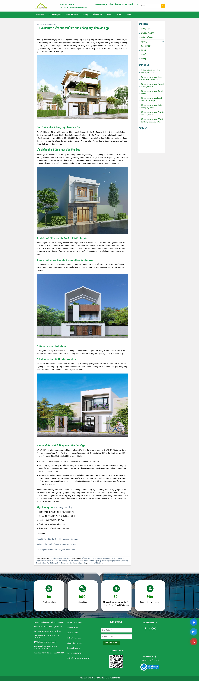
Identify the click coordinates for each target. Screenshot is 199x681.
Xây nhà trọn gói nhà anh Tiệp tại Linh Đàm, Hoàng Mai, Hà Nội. (152, 120)
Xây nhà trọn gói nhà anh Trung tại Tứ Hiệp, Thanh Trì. (152, 85)
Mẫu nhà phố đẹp (50, 24)
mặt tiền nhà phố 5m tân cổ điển (48, 561)
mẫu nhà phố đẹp (44, 563)
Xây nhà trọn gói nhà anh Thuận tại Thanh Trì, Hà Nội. (152, 113)
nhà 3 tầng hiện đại (71, 563)
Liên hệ (128, 15)
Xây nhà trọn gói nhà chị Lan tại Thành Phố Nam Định (151, 99)
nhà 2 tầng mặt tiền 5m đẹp (58, 563)
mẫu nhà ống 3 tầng (95, 561)
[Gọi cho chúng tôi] (150, 628)
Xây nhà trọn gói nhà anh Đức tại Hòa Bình (151, 92)
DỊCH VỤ (85, 15)
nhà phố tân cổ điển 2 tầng (94, 563)
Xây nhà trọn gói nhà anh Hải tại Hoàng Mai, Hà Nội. (151, 106)
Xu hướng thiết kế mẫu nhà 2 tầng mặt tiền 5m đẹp (56, 550)
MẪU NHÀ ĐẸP (97, 15)
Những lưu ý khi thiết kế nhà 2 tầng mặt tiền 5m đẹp (56, 544)
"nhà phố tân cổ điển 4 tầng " (103, 558)
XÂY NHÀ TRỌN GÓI (55, 15)
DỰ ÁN (109, 15)
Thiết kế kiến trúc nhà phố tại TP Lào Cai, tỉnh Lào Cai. (151, 71)
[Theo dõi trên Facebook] (145, 628)
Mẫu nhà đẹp (41, 24)
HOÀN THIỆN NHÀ (72, 15)
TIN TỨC (118, 15)
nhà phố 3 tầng (82, 563)
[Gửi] (163, 6)
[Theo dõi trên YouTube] (154, 628)
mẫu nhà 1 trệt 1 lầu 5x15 (66, 561)
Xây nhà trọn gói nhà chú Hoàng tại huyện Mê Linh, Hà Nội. (151, 78)
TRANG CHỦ (40, 15)
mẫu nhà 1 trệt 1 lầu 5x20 (81, 561)
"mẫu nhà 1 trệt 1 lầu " (88, 558)
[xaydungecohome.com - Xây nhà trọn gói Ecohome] (44, 6)
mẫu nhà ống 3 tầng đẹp (109, 561)
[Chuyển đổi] (163, 29)
